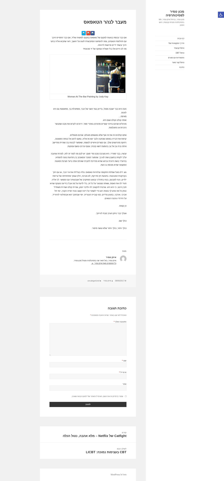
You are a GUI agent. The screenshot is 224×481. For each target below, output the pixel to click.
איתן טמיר (107, 281)
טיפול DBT (180, 53)
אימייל (122, 372)
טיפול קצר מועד (178, 62)
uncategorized (93, 281)
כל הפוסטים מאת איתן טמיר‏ (105, 263)
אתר (124, 384)
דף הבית (180, 38)
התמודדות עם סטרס (176, 58)
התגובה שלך (120, 322)
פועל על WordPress (118, 475)
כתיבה (181, 67)
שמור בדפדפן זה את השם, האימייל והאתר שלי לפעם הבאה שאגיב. (97, 396)
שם (124, 361)
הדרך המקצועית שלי (176, 43)
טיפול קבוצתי (179, 48)
